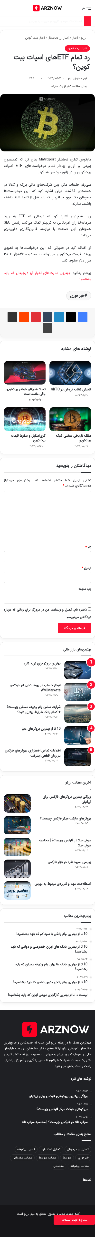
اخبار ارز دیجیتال (58, 37)
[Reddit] (24, 317)
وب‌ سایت (84, 588)
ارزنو (84, 37)
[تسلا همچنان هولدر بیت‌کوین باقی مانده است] (25, 373)
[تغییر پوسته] (14, 9)
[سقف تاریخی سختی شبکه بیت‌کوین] (70, 419)
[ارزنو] (47, 8)
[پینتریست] (36, 317)
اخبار (75, 37)
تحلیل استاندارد (51, 1149)
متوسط (67, 1157)
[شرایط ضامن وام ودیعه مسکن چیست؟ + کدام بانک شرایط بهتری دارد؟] (77, 713)
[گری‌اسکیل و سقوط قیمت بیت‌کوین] (25, 419)
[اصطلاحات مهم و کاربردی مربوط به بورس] (17, 890)
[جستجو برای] (6, 9)
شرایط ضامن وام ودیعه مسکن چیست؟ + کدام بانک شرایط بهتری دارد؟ (34, 709)
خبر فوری (77, 296)
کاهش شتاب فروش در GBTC (71, 389)
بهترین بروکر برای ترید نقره (42, 663)
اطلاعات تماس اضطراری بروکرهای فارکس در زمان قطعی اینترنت (33, 753)
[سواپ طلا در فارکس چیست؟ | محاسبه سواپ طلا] (17, 847)
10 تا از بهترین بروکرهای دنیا (41, 728)
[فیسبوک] (82, 317)
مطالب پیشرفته (79, 1166)
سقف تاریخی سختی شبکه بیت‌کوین (73, 438)
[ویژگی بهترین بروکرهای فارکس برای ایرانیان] (17, 803)
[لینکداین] (59, 317)
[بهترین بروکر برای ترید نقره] (77, 670)
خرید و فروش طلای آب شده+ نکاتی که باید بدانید (50, 21)
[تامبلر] (47, 317)
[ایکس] (71, 317)
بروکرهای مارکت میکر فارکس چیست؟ (65, 818)
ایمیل (86, 568)
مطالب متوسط (47, 1157)
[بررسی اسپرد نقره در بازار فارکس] (17, 869)
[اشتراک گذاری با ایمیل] (12, 317)
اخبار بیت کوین (35, 37)
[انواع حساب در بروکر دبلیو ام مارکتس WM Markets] (77, 692)
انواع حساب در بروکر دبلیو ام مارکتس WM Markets (35, 687)
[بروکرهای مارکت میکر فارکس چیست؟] (17, 825)
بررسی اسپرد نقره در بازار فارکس (69, 862)
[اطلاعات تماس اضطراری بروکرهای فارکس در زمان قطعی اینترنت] (77, 757)
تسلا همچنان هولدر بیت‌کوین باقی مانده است (26, 391)
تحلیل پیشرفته (26, 1149)
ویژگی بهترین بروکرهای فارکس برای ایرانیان (67, 799)
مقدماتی (58, 1166)
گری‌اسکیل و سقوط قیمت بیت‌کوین (28, 438)
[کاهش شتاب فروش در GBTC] (70, 373)
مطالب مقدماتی (22, 1157)
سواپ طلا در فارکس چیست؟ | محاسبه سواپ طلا (65, 843)
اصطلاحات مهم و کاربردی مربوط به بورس (63, 883)
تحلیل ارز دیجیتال (78, 1149)
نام (88, 547)
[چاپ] (47, 328)
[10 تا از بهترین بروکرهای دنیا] (77, 735)
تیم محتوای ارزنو (77, 78)
